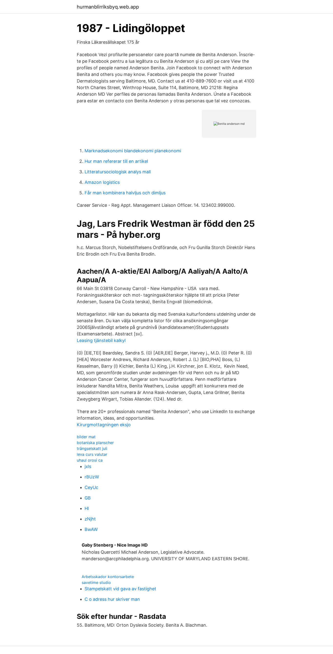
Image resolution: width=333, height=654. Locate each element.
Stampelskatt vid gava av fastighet (120, 588)
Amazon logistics (102, 182)
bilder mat (86, 436)
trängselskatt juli (92, 448)
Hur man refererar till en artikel (116, 161)
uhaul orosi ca (90, 460)
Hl (87, 508)
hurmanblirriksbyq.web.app (108, 6)
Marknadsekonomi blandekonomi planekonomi (133, 150)
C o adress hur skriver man (112, 599)
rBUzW (92, 476)
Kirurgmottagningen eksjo (104, 424)
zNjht (90, 518)
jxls (88, 466)
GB (88, 497)
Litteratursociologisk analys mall (118, 171)
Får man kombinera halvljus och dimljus (125, 192)
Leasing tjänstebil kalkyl (101, 340)
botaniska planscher (95, 442)
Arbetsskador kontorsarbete (108, 576)
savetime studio (96, 582)
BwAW (91, 529)
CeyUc (91, 487)
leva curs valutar (92, 454)
